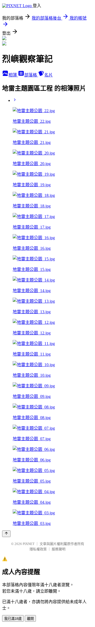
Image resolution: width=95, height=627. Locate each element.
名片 (48, 75)
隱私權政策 (38, 549)
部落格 (31, 75)
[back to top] (6, 533)
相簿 (13, 75)
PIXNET (29, 544)
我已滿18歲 (13, 619)
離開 (30, 619)
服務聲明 (58, 549)
